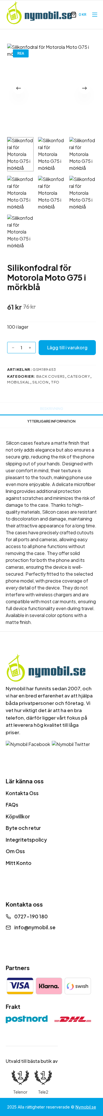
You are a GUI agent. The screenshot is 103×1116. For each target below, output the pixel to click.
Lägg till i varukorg (67, 347)
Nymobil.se (86, 1107)
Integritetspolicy (26, 839)
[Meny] (94, 14)
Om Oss (15, 851)
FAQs (12, 804)
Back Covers (50, 376)
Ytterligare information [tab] (51, 421)
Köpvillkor (18, 816)
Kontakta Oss (22, 793)
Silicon (40, 382)
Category (78, 376)
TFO (55, 382)
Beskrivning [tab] (51, 408)
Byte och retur (23, 828)
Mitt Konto (18, 863)
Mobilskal (18, 382)
